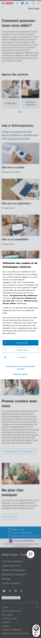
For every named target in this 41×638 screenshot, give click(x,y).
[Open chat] (30, 554)
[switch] (36, 635)
